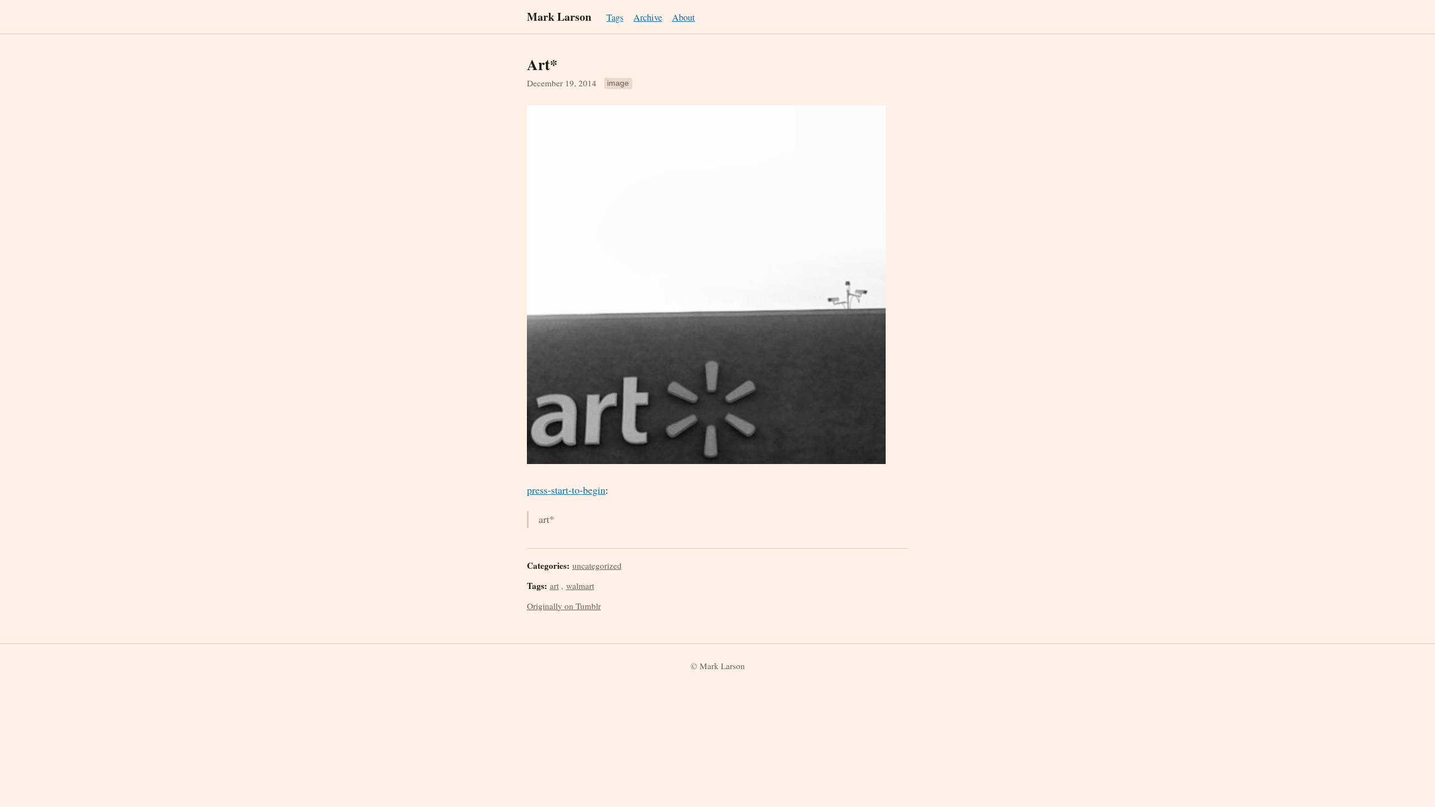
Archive (647, 17)
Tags (615, 17)
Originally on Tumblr (564, 605)
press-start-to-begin (566, 490)
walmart (580, 585)
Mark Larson (559, 16)
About (683, 17)
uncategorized (597, 565)
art (554, 585)
